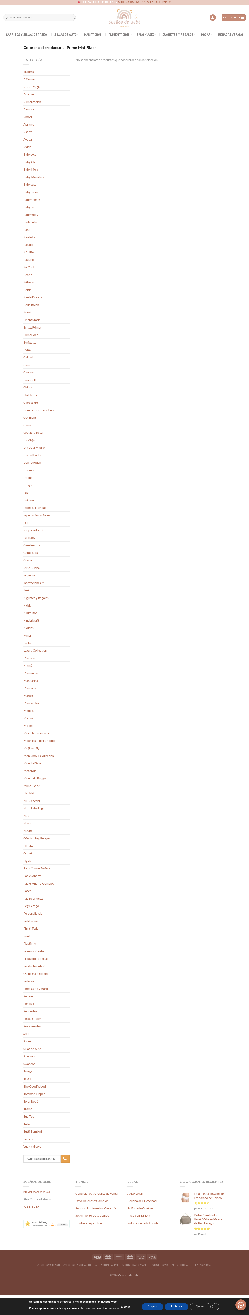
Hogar (206, 35)
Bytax (27, 349)
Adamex (28, 94)
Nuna (27, 823)
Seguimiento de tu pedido (92, 1215)
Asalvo (27, 132)
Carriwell (29, 380)
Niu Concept (31, 800)
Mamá (27, 665)
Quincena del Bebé (35, 973)
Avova (27, 139)
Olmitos (28, 846)
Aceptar (152, 1306)
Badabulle (30, 222)
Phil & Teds (30, 928)
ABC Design (31, 87)
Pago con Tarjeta (138, 1215)
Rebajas (28, 981)
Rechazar (176, 1306)
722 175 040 (31, 1206)
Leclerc (28, 643)
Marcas (28, 695)
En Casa (28, 500)
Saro (26, 1033)
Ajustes (200, 1306)
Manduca (29, 688)
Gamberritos (32, 545)
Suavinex (29, 1056)
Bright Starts (31, 319)
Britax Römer (32, 327)
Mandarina (30, 680)
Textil (27, 1079)
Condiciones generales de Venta (96, 1193)
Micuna (28, 718)
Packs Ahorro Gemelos (38, 883)
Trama (27, 1109)
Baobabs (29, 237)
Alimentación (119, 35)
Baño (26, 229)
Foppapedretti (33, 530)
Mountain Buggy (34, 778)
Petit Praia (30, 921)
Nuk (26, 815)
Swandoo (29, 1064)
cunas (27, 425)
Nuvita (27, 830)
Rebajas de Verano (35, 988)
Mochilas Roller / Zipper (39, 740)
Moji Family (31, 748)
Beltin (27, 290)
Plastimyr (29, 943)
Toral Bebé (30, 1101)
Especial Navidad (34, 507)
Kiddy (27, 605)
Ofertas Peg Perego (36, 838)
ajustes (125, 1307)
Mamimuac (31, 673)
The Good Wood (34, 1086)
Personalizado (32, 913)
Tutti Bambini (32, 1131)
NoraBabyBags (33, 808)
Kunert (27, 635)
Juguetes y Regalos (178, 35)
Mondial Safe (32, 763)
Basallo (28, 244)
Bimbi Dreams (33, 297)
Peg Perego (31, 906)
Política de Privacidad (142, 1201)
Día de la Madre (34, 447)
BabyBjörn (30, 192)
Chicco (28, 387)
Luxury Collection (35, 650)
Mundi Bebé (31, 785)
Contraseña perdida (88, 1223)
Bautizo (28, 259)
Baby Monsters (33, 177)
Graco (27, 560)
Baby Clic (29, 162)
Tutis (26, 1124)
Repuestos (30, 1011)
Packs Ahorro (32, 876)
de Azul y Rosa (33, 432)
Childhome (30, 395)
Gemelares (30, 552)
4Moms (28, 71)
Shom (27, 1041)
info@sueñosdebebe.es (36, 1191)
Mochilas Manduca (36, 733)
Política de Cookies (140, 1208)
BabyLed (29, 207)
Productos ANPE (34, 966)
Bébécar (29, 282)
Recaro (28, 996)
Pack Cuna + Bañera (36, 868)
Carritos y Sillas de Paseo (26, 35)
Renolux (28, 1003)
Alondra (28, 109)
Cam (26, 365)
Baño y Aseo (146, 35)
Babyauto (30, 184)
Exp (25, 522)
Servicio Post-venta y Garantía (95, 1208)
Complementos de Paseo (39, 410)
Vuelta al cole (32, 1146)
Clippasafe (30, 402)
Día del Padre (32, 455)
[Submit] (73, 17)
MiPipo (28, 725)
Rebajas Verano (230, 35)
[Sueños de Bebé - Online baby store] (124, 17)
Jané (26, 590)
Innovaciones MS (34, 583)
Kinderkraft (31, 620)
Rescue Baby (32, 1018)
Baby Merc (31, 169)
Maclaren (29, 658)
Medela (28, 710)
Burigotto (30, 342)
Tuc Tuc (28, 1116)
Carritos (28, 372)
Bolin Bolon (31, 305)
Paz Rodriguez (33, 898)
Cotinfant (29, 417)
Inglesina (29, 575)
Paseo (27, 891)
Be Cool (28, 267)
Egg (26, 492)
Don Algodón (32, 462)
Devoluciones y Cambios (91, 1201)
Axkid (27, 147)
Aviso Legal (135, 1193)
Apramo (28, 124)
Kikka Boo (30, 613)
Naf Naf (28, 793)
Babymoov (30, 214)
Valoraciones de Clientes (143, 1223)
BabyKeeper (31, 199)
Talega (27, 1071)
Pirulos (28, 936)
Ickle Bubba (31, 568)
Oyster (28, 861)
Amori (27, 117)
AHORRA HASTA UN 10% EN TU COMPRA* (144, 2)
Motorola (29, 770)
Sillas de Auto (65, 35)
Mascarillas (31, 703)
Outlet (27, 853)
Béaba (27, 275)
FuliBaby (29, 537)
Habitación (92, 35)
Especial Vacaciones (36, 515)
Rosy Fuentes (32, 1026)
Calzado (28, 357)
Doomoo (29, 470)
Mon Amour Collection (38, 755)
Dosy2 (27, 485)
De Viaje (29, 440)
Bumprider (30, 334)
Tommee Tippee (34, 1094)
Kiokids (28, 628)
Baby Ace (29, 154)
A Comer (29, 79)
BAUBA (28, 252)
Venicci (28, 1139)
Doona (27, 477)
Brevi (27, 312)
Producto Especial (35, 958)
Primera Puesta (33, 951)
